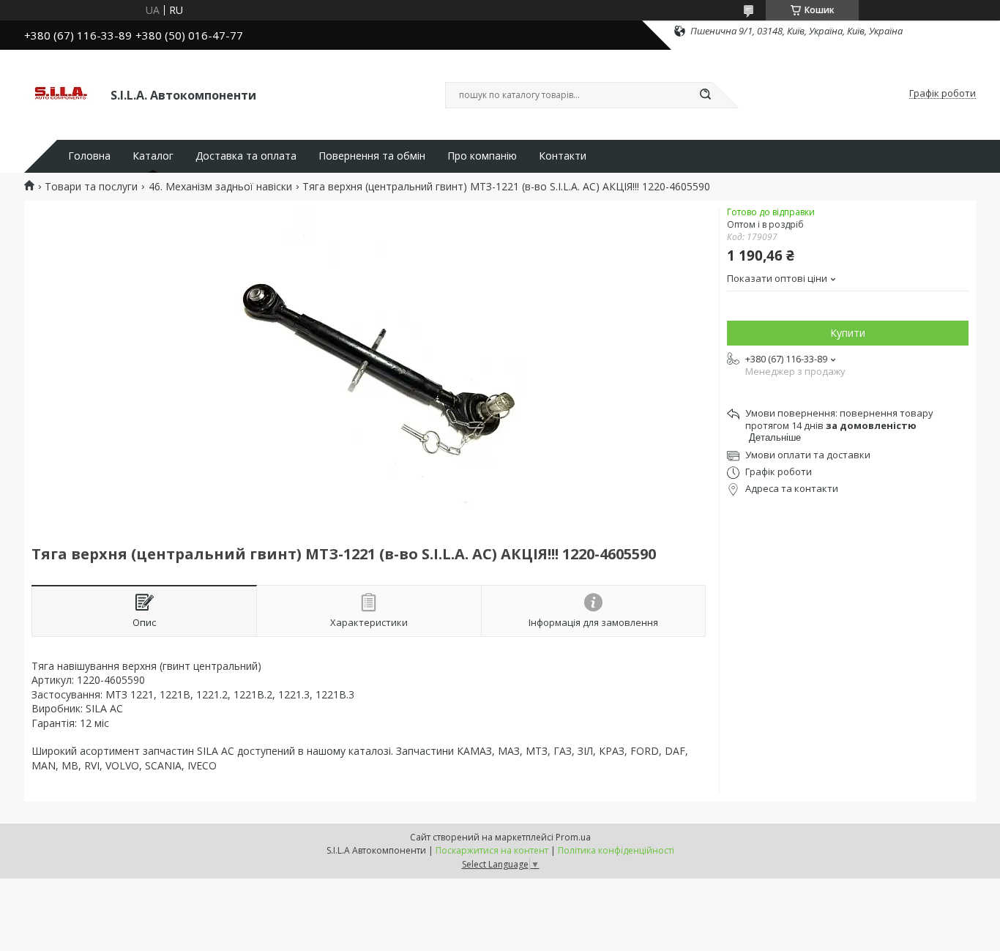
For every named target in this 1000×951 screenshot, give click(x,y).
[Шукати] (705, 95)
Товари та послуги (91, 186)
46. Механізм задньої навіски (220, 186)
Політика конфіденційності (616, 850)
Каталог (153, 156)
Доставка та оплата (245, 156)
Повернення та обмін (371, 156)
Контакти (562, 156)
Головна (89, 156)
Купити (847, 333)
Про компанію (482, 156)
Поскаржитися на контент (492, 850)
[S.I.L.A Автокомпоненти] (60, 93)
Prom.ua (573, 837)
